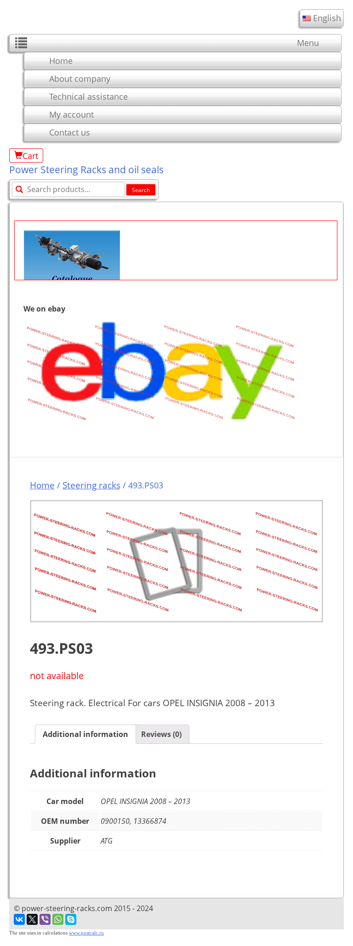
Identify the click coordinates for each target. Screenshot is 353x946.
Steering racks (91, 485)
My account (71, 114)
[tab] (85, 734)
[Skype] (70, 919)
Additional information (85, 734)
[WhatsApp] (57, 919)
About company (79, 78)
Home (61, 60)
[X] (32, 919)
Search (141, 190)
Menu (308, 42)
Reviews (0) (161, 734)
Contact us (69, 132)
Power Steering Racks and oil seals (86, 169)
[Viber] (45, 919)
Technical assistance (88, 96)
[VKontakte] (19, 919)
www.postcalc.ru (86, 932)
